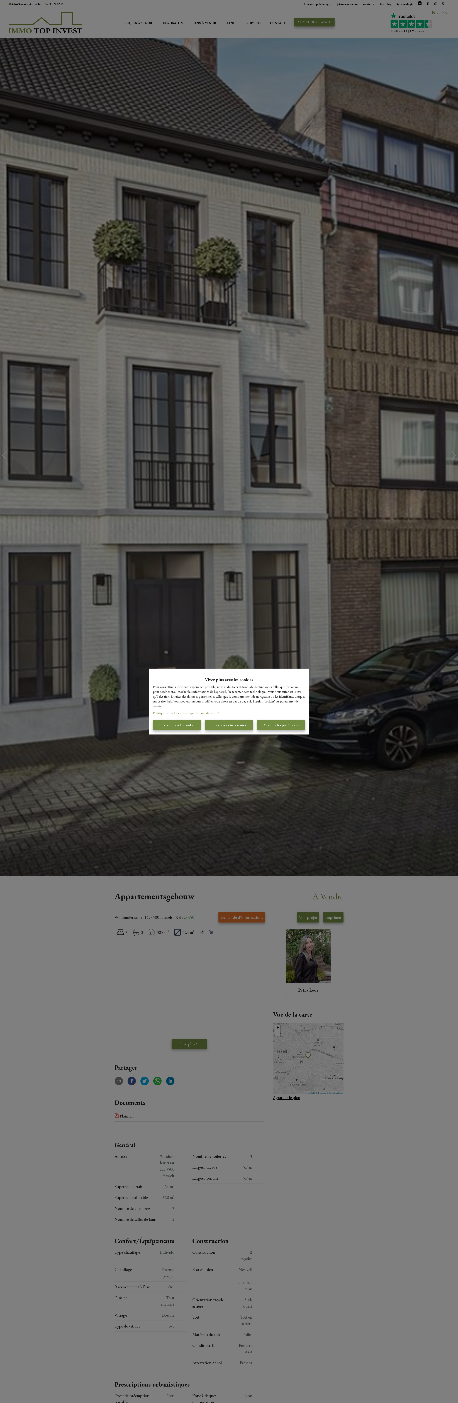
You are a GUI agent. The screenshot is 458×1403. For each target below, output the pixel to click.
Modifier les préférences (281, 725)
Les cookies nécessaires (229, 725)
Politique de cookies (166, 713)
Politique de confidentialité (201, 713)
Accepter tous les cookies (177, 725)
